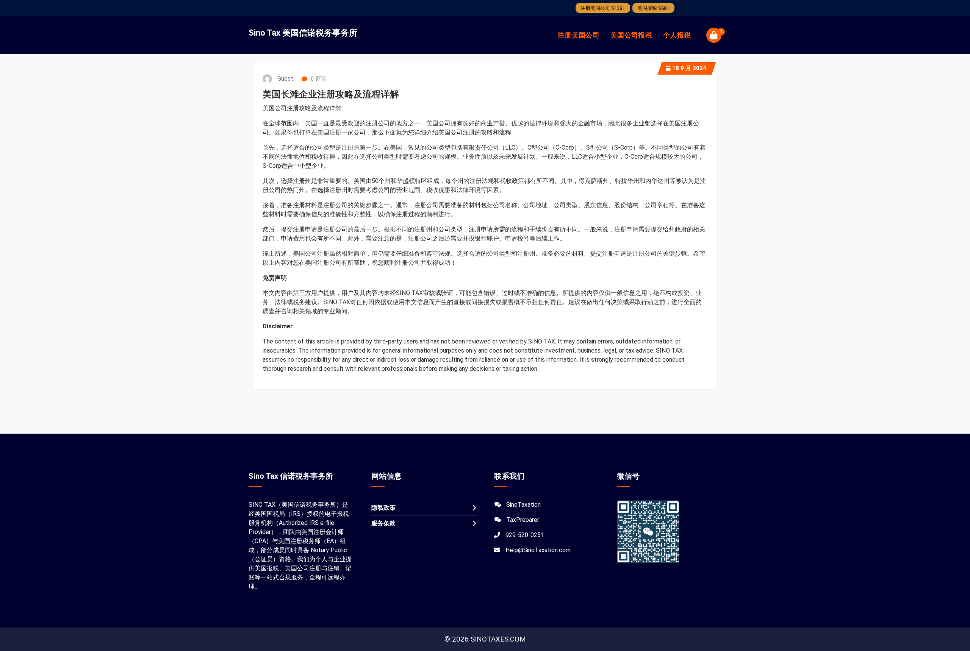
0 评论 (318, 78)
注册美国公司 (578, 35)
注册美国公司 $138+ (602, 8)
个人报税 (677, 35)
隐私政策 (383, 507)
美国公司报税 (631, 35)
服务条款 (383, 523)
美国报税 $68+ (653, 8)
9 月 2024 (689, 68)
